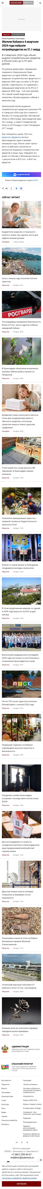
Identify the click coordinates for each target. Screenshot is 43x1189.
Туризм (4, 1116)
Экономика (5, 1092)
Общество (6, 34)
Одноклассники (22, 1142)
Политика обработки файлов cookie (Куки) (31, 1135)
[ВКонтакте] (6, 188)
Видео (3, 1112)
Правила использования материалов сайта (30, 1128)
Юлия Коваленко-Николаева (13, 39)
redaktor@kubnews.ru (22, 1157)
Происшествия (7, 1096)
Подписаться (23, 175)
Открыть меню (3, 3)
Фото (3, 1108)
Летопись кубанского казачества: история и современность (32, 1090)
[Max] (21, 188)
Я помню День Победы (32, 1108)
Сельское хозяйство (9, 1120)
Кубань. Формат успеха (32, 1104)
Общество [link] (5, 285)
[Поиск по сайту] (40, 3)
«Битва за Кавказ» (30, 1084)
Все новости (6, 1080)
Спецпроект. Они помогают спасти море (32, 1113)
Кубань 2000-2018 (30, 1100)
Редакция (27, 1118)
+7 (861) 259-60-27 (21, 1154)
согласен (21, 1184)
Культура (5, 1104)
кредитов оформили (11, 137)
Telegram (27, 1142)
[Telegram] (16, 188)
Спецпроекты (28, 1096)
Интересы (5, 1124)
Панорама (27, 1080)
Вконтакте (16, 1142)
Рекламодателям (30, 1122)
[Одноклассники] (11, 188)
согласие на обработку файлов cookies (19, 1178)
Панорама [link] (5, 242)
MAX (36, 180)
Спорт (3, 1100)
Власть (4, 1088)
